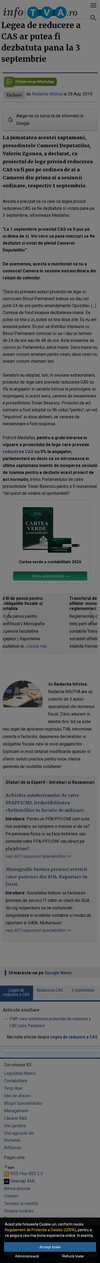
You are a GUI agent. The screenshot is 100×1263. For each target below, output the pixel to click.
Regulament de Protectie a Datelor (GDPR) (40, 1230)
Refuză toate (73, 1256)
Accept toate (50, 1247)
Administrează (27, 1256)
